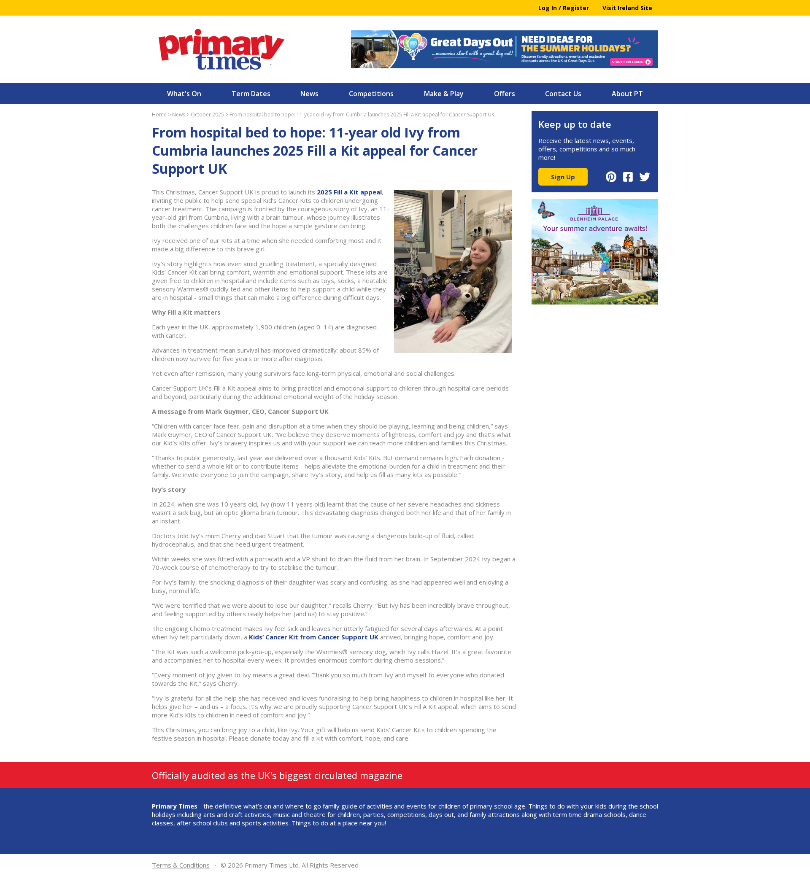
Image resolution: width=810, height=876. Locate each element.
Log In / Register (563, 8)
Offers (504, 93)
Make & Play (444, 93)
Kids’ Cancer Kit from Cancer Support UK (313, 637)
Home (159, 114)
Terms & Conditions (181, 865)
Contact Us (563, 93)
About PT (627, 93)
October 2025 (207, 114)
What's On (184, 93)
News (309, 93)
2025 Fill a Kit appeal (349, 192)
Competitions (371, 93)
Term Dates (251, 93)
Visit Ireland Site (627, 8)
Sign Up (563, 177)
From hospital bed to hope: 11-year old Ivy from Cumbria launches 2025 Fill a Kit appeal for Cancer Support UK (362, 114)
